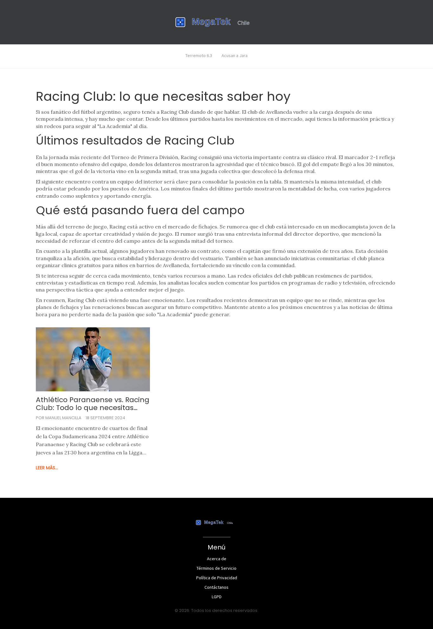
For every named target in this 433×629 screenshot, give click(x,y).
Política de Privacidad (216, 578)
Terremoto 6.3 (198, 55)
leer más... (47, 468)
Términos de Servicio (216, 568)
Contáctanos (216, 587)
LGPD (217, 597)
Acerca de (216, 559)
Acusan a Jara (235, 55)
